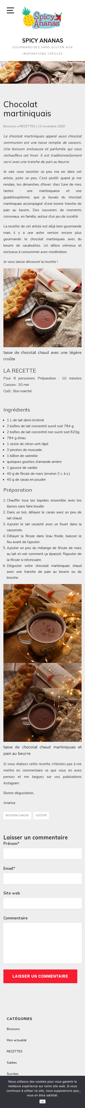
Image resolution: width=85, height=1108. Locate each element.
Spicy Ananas (42, 40)
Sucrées (13, 1074)
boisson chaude (17, 815)
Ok (42, 1102)
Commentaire (15, 918)
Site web (11, 893)
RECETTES (27, 126)
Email (9, 868)
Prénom (11, 843)
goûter (41, 815)
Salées (12, 1062)
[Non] (79, 1091)
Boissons (9, 126)
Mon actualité (17, 1040)
